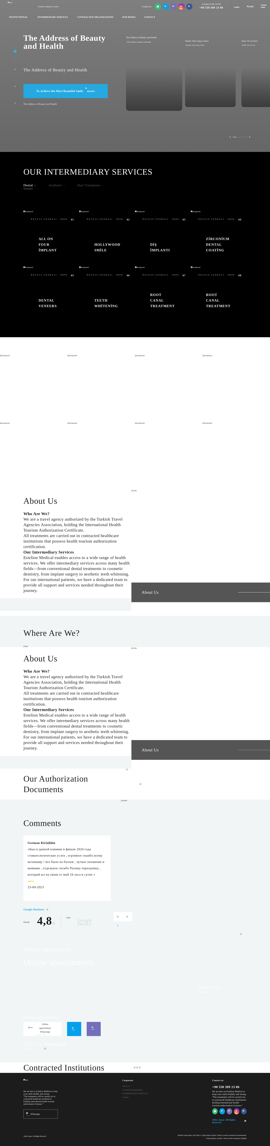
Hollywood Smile (107, 247)
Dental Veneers (48, 303)
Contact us (55, 1044)
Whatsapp (35, 1114)
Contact (149, 17)
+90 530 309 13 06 (211, 7)
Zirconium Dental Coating (217, 244)
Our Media (129, 17)
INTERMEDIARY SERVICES (53, 17)
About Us (126, 1086)
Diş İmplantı (160, 247)
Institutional (18, 17)
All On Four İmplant (48, 244)
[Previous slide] (118, 916)
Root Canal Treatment (162, 300)
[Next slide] (127, 916)
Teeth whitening (106, 303)
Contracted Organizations (95, 17)
